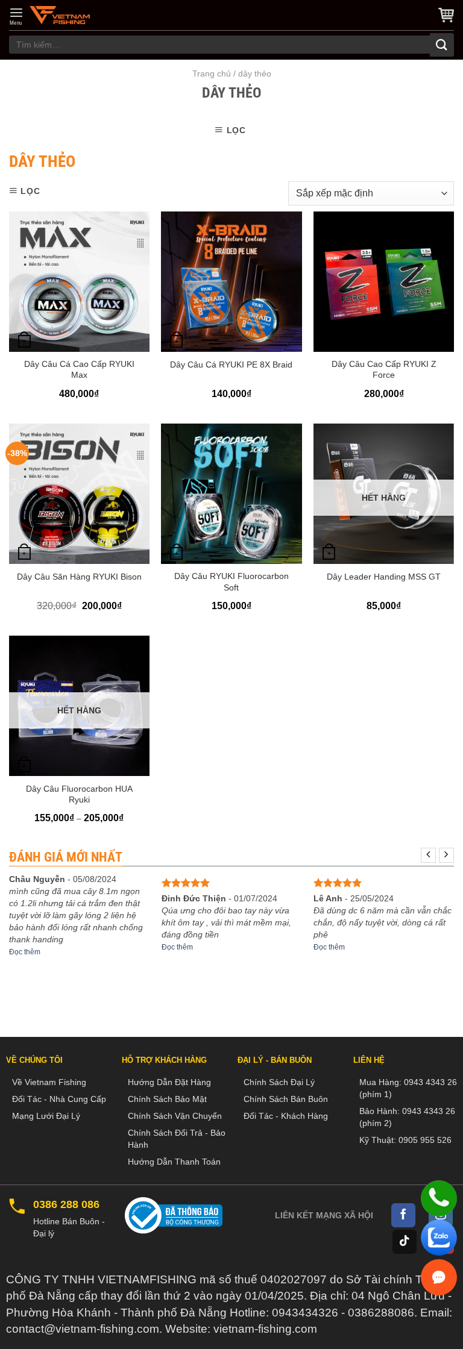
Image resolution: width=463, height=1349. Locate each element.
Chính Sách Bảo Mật (167, 1099)
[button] (16, 16)
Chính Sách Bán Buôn (286, 1099)
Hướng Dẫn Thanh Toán (174, 1161)
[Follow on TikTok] (404, 1242)
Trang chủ (211, 73)
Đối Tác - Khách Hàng (286, 1116)
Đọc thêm (24, 952)
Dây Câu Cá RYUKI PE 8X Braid (231, 364)
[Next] (446, 855)
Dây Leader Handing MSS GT (384, 576)
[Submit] (442, 45)
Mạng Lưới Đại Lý (46, 1116)
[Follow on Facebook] (403, 1215)
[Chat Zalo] (439, 1237)
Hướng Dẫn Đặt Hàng (169, 1082)
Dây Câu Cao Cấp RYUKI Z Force (384, 369)
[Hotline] (439, 1198)
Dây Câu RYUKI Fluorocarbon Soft (231, 581)
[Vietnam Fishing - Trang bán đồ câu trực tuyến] (60, 15)
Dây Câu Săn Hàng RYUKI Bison (79, 576)
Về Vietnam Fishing (49, 1082)
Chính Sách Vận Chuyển (175, 1116)
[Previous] (428, 855)
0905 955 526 (425, 1140)
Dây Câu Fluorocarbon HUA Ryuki (79, 794)
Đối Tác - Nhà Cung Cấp (59, 1099)
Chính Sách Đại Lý (279, 1082)
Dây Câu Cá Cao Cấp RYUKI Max (79, 369)
